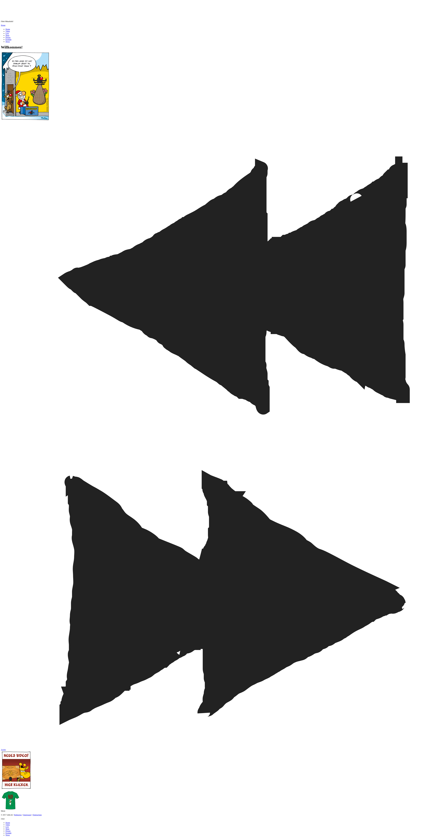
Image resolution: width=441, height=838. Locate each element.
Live (7, 33)
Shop (7, 35)
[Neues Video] (16, 789)
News (8, 42)
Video (8, 31)
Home (3, 25)
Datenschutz (37, 815)
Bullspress (18, 815)
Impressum (27, 815)
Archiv (3, 750)
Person (8, 37)
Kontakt (8, 40)
